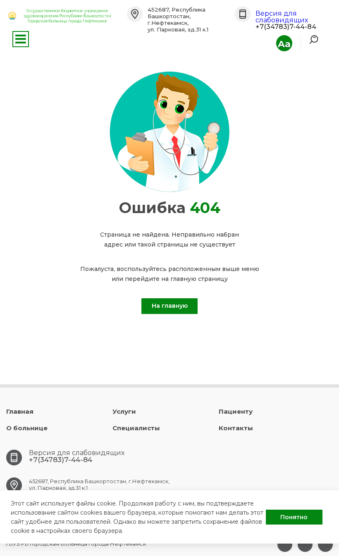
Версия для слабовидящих (281, 17)
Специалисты (136, 428)
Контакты (236, 428)
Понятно (294, 517)
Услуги (124, 411)
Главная (19, 411)
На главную (170, 305)
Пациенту (236, 411)
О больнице (27, 428)
